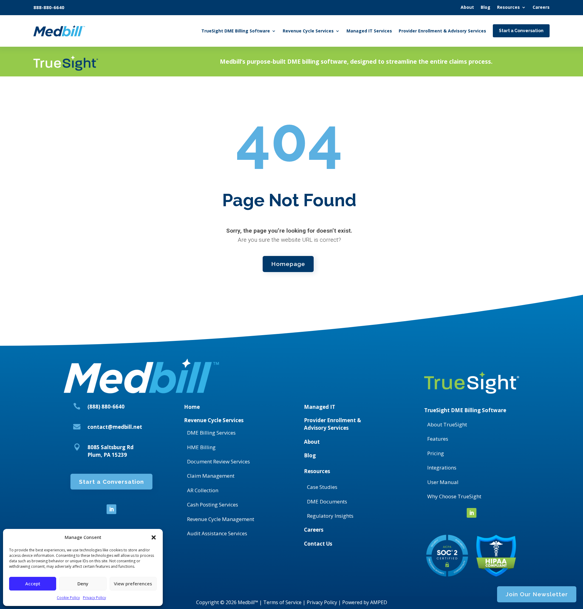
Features (437, 438)
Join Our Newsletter (537, 594)
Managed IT (319, 406)
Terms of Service (282, 602)
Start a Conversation (111, 481)
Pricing (435, 453)
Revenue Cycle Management (220, 519)
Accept (32, 583)
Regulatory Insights (330, 515)
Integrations (441, 467)
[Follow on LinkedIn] (111, 509)
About (312, 441)
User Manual (443, 482)
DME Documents (327, 501)
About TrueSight (447, 424)
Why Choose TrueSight (454, 496)
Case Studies (322, 486)
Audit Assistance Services (217, 533)
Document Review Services (218, 461)
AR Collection (202, 490)
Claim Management (210, 475)
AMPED (378, 602)
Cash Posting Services (212, 504)
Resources (317, 471)
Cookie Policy (68, 597)
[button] (154, 537)
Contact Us (318, 543)
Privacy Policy (94, 597)
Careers (313, 529)
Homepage (288, 264)
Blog (310, 455)
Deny (82, 583)
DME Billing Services (211, 432)
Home (192, 406)
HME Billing (201, 447)
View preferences (133, 583)
